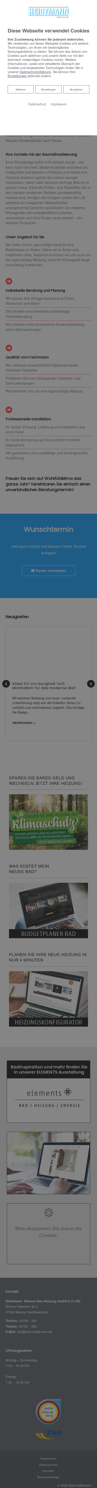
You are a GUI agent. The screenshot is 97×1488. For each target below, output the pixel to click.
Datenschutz (37, 104)
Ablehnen (20, 89)
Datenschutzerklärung (35, 71)
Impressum (59, 104)
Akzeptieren (76, 89)
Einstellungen (48, 89)
